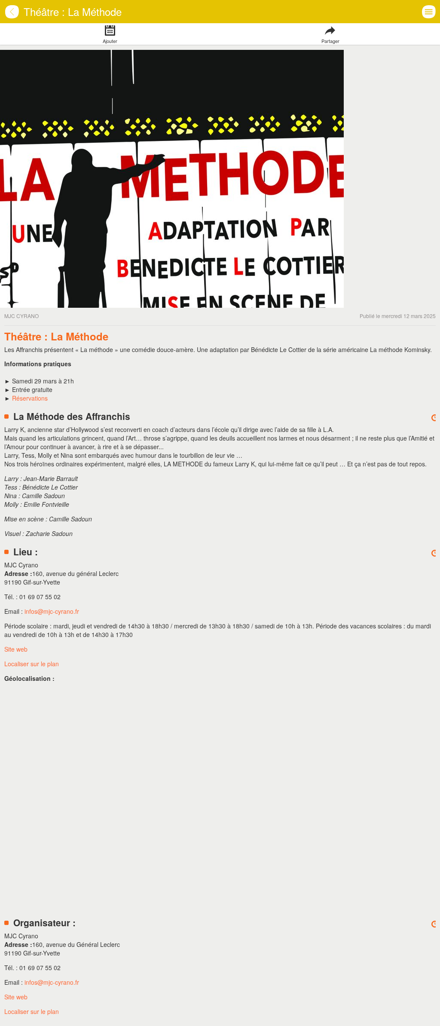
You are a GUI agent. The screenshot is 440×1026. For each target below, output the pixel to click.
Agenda (17, 16)
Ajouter (110, 40)
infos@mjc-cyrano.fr (51, 611)
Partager (330, 40)
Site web (16, 649)
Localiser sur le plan (31, 663)
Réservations (30, 398)
